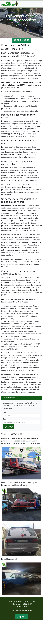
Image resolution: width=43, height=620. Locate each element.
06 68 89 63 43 (21, 40)
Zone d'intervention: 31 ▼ (21, 611)
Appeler (22, 616)
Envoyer (9, 426)
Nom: (5, 412)
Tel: (4, 419)
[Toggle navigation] (39, 4)
